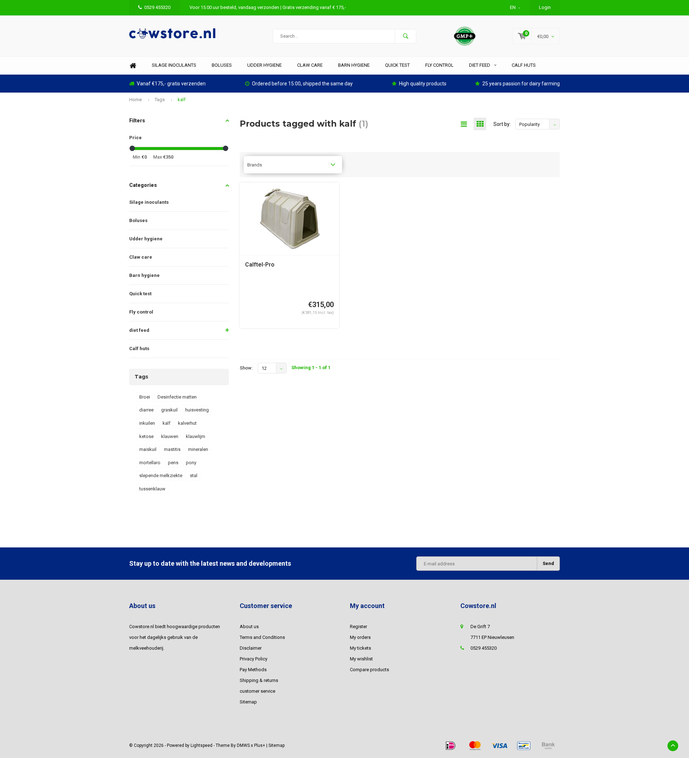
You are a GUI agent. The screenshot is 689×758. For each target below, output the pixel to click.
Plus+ (259, 745)
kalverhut (187, 423)
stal (193, 475)
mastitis (172, 449)
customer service (257, 691)
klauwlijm (195, 436)
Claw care (310, 65)
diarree (146, 410)
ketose (146, 436)
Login (545, 7)
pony (191, 462)
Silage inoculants (174, 65)
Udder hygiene (264, 65)
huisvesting (197, 410)
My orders (360, 637)
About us (249, 626)
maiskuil (147, 449)
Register (358, 626)
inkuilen (147, 423)
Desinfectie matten (177, 397)
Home (133, 65)
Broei (144, 397)
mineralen (198, 449)
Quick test (397, 65)
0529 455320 (157, 7)
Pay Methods (253, 669)
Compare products (369, 669)
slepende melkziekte (160, 475)
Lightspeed (201, 745)
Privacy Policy (253, 659)
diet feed (479, 65)
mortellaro (149, 462)
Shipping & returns (259, 680)
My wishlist (361, 659)
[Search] (405, 36)
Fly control (439, 65)
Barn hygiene (354, 65)
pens (173, 462)
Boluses (222, 65)
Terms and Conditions (262, 637)
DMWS (243, 745)
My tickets (360, 648)
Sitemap (248, 702)
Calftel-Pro (260, 264)
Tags (160, 99)
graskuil (169, 410)
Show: (246, 368)
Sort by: (502, 124)
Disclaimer (251, 648)
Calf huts (524, 65)
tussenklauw (152, 488)
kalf (182, 99)
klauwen (169, 436)
